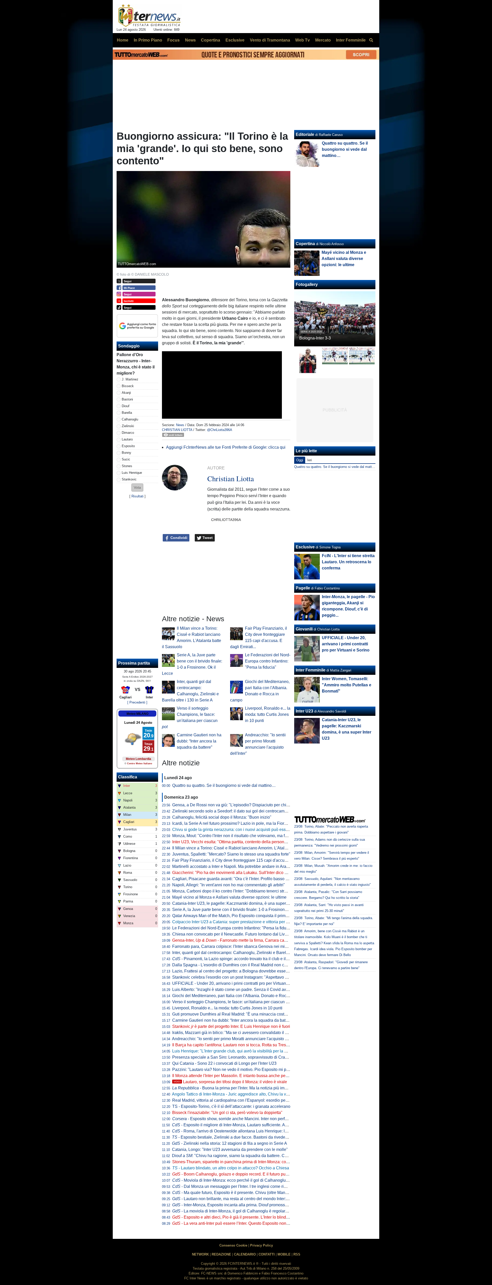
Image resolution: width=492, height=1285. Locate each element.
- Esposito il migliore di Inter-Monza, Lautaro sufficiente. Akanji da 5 (237, 1125)
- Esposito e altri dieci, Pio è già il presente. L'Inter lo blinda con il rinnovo (243, 1217)
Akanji (126, 393)
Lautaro (127, 439)
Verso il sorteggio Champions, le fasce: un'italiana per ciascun (231, 1002)
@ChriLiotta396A (219, 430)
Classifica (127, 777)
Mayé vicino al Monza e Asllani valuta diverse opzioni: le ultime (229, 897)
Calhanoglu (130, 419)
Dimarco (128, 433)
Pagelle (303, 588)
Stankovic (129, 479)
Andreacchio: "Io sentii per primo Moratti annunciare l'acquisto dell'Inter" (237, 1039)
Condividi (178, 538)
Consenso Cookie (233, 1245)
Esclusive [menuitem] (234, 40)
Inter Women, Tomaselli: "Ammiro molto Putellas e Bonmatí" (346, 685)
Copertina (305, 244)
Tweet (207, 538)
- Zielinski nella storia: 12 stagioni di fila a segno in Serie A (229, 1143)
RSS (296, 1254)
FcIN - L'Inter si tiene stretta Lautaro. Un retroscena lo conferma (348, 562)
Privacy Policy (261, 1245)
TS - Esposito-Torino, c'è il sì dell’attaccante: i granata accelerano (231, 1106)
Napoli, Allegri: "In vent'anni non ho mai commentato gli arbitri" (228, 885)
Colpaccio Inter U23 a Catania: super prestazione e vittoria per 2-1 (232, 922)
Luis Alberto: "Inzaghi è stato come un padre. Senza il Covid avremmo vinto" (241, 989)
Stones (127, 466)
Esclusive (305, 547)
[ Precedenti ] (137, 702)
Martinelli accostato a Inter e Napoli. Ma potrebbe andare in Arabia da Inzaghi (242, 866)
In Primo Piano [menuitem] (148, 40)
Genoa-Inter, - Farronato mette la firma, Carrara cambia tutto (237, 940)
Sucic (126, 459)
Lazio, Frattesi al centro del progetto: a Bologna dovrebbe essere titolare (237, 971)
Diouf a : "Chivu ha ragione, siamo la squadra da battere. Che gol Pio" (238, 1155)
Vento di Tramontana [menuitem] (270, 40)
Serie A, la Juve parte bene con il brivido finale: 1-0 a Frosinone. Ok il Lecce (240, 909)
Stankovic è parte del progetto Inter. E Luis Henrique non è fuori (231, 1026)
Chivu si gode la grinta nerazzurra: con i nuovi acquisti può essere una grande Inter (247, 829)
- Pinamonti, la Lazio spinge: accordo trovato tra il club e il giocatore (238, 959)
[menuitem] (371, 40)
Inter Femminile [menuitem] (351, 40)
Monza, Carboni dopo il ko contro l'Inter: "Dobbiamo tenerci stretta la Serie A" (241, 891)
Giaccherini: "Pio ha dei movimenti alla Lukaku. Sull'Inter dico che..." (234, 872)
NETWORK (200, 1254)
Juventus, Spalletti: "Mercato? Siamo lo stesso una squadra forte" (231, 854)
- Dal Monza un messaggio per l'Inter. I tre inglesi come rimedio (233, 1186)
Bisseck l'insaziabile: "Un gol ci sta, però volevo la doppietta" (227, 1112)
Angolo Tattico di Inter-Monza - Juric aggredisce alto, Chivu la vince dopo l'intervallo (247, 1094)
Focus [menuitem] (173, 40)
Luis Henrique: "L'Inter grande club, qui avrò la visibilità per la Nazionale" (238, 1051)
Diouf (125, 406)
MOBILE (284, 1254)
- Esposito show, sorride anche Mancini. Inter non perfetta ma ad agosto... (246, 1119)
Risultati (137, 496)
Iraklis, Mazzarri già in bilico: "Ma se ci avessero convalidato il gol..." (233, 1032)
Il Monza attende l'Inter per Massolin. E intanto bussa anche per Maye (235, 1075)
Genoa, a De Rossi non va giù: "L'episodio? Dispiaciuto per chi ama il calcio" (242, 805)
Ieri (309, 460)
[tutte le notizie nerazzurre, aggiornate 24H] (149, 15)
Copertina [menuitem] (210, 40)
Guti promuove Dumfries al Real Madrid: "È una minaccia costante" (233, 1014)
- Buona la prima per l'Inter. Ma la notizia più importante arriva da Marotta (251, 1088)
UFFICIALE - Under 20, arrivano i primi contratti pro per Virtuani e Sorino (237, 983)
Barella (127, 413)
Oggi (299, 460)
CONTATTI (267, 1254)
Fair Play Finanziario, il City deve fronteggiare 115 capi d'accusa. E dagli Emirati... (246, 860)
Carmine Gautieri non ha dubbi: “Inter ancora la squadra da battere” (199, 741)
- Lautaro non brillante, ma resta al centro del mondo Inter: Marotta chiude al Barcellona (255, 1199)
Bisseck (128, 386)
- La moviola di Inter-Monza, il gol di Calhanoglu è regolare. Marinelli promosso (248, 1211)
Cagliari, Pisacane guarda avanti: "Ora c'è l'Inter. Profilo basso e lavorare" (238, 879)
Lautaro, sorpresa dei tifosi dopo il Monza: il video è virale (230, 1082)
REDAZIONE (221, 1254)
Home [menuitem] (122, 40)
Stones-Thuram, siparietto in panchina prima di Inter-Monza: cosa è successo (242, 1162)
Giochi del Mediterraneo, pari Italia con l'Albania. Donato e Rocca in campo (240, 995)
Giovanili (304, 629)
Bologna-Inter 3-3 (315, 338)
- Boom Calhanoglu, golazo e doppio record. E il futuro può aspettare (239, 1174)
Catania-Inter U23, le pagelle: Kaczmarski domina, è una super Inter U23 (238, 903)
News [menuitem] (190, 40)
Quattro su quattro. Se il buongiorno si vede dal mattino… (224, 785)
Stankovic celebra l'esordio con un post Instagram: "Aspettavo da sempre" (239, 977)
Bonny (126, 453)
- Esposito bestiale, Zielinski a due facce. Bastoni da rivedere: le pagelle (240, 1137)
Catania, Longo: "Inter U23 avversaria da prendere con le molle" (230, 1149)
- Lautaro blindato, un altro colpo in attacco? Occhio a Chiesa (230, 1168)
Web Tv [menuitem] (302, 40)
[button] (137, 487)
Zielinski (128, 426)
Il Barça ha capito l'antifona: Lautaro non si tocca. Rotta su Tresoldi (232, 1045)
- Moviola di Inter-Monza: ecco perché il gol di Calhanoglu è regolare (238, 1180)
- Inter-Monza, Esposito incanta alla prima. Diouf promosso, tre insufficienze (245, 1205)
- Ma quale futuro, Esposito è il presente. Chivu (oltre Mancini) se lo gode (242, 1192)
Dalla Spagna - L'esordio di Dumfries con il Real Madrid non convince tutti (239, 965)
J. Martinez (130, 379)
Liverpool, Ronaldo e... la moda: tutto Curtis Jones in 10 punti (267, 714)
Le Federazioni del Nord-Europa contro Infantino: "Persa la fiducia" (267, 661)
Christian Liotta (177, 430)
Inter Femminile (310, 670)
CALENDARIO (245, 1254)
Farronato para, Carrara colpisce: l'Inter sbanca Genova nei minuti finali (236, 946)
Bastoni (127, 399)
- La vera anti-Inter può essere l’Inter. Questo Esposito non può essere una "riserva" (252, 1223)
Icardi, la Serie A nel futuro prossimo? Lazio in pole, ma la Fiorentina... (235, 823)
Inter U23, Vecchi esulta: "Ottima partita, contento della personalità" (232, 842)
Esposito (128, 446)
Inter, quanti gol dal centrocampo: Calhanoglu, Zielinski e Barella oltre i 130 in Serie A (249, 952)
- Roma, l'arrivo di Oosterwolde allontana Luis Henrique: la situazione (239, 1131)
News (180, 425)
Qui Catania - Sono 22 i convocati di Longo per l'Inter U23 (224, 1063)
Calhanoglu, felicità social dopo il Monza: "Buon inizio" (221, 817)
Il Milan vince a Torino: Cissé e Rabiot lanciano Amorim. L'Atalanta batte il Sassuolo (248, 848)
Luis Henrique (132, 473)
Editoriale (305, 134)
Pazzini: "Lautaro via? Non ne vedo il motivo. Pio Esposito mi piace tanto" (238, 1069)
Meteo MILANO (137, 714)
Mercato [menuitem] (323, 40)
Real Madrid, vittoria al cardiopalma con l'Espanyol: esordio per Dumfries (238, 1100)
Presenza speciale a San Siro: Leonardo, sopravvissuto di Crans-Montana (239, 1057)
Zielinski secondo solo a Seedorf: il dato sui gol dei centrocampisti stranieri (240, 811)
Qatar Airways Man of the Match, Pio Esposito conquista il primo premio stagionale (246, 915)
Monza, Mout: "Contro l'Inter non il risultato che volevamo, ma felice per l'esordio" (245, 836)
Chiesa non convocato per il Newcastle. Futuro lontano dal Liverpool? (235, 934)
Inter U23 (304, 711)
